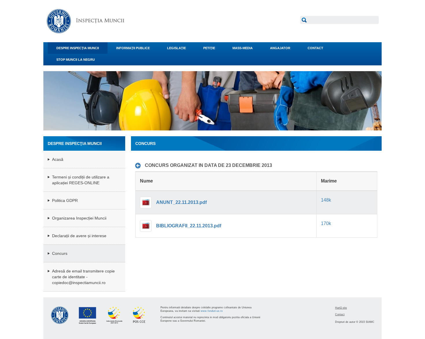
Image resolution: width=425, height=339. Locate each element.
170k (326, 223)
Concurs (59, 253)
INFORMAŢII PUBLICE (133, 48)
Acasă (57, 159)
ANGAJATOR (280, 48)
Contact (340, 314)
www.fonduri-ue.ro (212, 310)
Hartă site (341, 307)
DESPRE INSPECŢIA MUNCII (77, 48)
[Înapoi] (139, 165)
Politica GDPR (65, 200)
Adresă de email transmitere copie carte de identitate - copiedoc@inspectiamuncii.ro (83, 277)
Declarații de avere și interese (79, 235)
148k (326, 200)
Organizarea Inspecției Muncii (79, 218)
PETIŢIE (209, 48)
